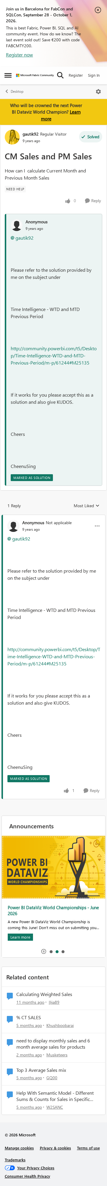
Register (76, 75)
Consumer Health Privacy (27, 1176)
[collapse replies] (53, 518)
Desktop (17, 91)
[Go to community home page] (35, 75)
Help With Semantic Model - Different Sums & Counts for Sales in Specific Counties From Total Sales (55, 1096)
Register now (19, 54)
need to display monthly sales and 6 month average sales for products (53, 1044)
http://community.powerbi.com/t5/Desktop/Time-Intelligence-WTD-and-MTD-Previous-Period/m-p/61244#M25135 (54, 355)
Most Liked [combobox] (87, 506)
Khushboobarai (60, 1025)
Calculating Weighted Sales (44, 994)
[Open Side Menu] (8, 75)
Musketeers (56, 1055)
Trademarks (15, 1159)
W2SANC (54, 1107)
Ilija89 (54, 1002)
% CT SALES (28, 1017)
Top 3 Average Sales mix (41, 1070)
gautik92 (31, 134)
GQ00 (51, 1077)
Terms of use (88, 1147)
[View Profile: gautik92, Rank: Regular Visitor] (12, 137)
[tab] (51, 951)
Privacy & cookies (55, 1147)
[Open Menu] (98, 91)
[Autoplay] (43, 951)
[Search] (60, 75)
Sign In (94, 75)
